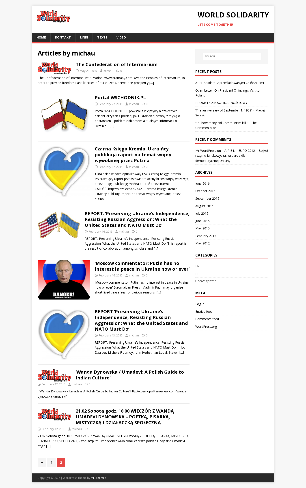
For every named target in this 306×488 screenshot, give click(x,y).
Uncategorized (205, 281)
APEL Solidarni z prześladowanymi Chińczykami (229, 83)
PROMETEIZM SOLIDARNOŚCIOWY (221, 103)
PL (197, 274)
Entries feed (204, 311)
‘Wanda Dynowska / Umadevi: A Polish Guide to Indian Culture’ (130, 375)
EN (197, 266)
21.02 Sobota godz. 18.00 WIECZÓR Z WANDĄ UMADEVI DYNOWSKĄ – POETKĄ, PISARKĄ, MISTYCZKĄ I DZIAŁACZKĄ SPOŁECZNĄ (125, 417)
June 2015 (202, 221)
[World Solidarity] (112, 19)
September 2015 (207, 198)
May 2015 (202, 228)
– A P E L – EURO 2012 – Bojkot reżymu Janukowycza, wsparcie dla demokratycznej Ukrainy (231, 155)
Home (41, 37)
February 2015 (205, 236)
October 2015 (205, 191)
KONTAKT (63, 37)
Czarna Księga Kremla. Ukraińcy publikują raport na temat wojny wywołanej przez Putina (133, 154)
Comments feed (207, 319)
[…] (151, 83)
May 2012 (202, 243)
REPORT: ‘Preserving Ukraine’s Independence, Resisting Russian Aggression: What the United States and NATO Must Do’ (137, 219)
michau (108, 71)
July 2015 (201, 213)
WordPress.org (206, 326)
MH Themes (98, 478)
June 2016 (202, 183)
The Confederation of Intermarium (116, 64)
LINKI (84, 37)
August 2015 (204, 206)
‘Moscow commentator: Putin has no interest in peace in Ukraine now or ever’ (142, 266)
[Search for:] (232, 56)
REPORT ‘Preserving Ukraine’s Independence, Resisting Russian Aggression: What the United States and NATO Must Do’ (141, 320)
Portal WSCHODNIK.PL (120, 97)
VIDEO (121, 37)
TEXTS (102, 37)
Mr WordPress (205, 150)
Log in (199, 304)
